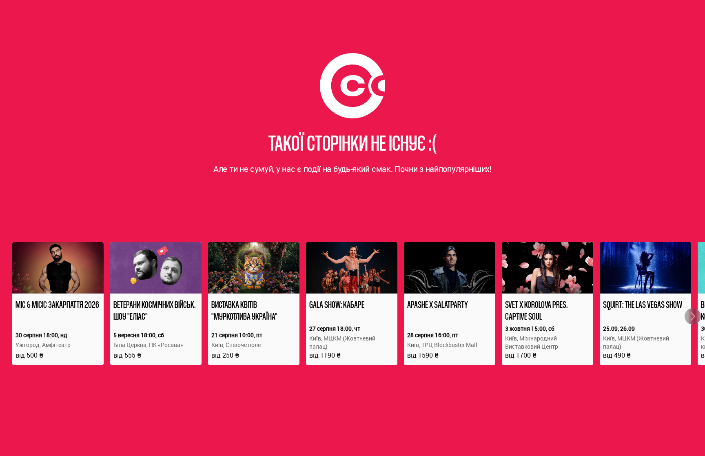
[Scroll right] (693, 316)
